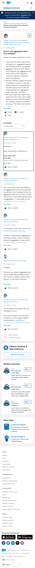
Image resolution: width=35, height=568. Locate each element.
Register (24, 15)
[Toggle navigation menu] (31, 8)
